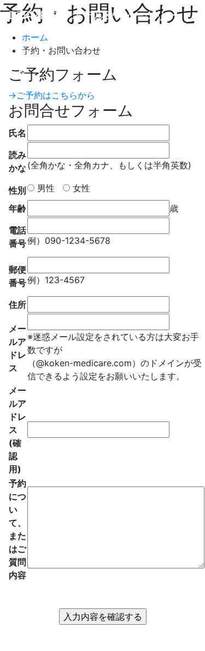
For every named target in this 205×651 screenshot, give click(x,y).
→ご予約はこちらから (51, 95)
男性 (44, 188)
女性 (80, 188)
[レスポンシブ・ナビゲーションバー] (24, 46)
